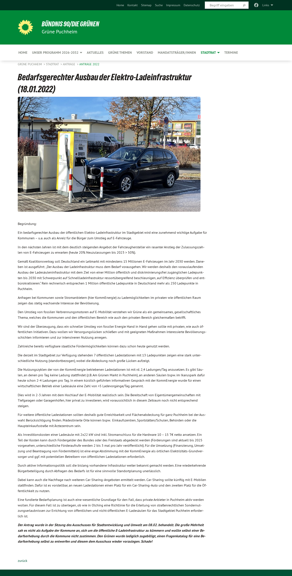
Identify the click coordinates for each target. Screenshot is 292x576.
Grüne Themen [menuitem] (120, 52)
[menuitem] (120, 5)
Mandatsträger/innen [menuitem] (177, 52)
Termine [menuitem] (231, 52)
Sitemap (146, 5)
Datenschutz (192, 5)
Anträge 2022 (89, 64)
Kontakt (132, 5)
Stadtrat (53, 64)
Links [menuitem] (265, 5)
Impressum (173, 5)
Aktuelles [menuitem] (95, 52)
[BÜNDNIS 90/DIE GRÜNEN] (25, 27)
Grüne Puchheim (30, 64)
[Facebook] (256, 5)
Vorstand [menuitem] (145, 52)
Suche (159, 5)
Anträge (69, 64)
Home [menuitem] (22, 52)
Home (120, 5)
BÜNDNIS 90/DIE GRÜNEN (70, 24)
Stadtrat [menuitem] (208, 52)
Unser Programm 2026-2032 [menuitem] (55, 52)
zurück (22, 560)
